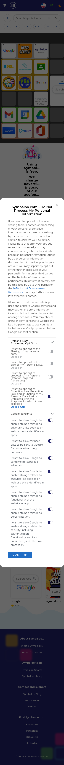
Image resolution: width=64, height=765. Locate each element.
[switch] (50, 351)
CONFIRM (20, 554)
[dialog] (32, 382)
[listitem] (32, 342)
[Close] (57, 205)
